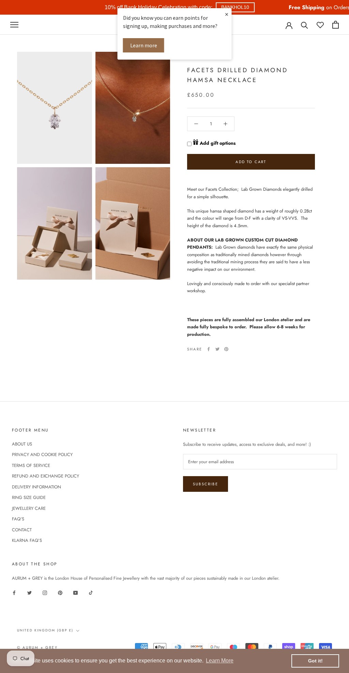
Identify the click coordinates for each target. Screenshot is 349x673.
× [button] (226, 14)
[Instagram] (45, 592)
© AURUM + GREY (37, 647)
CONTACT (22, 530)
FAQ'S (18, 519)
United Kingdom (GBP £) (45, 630)
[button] (235, 7)
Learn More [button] (219, 660)
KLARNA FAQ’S (27, 540)
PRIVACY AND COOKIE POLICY (42, 454)
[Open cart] (335, 25)
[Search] (304, 24)
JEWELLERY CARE (29, 508)
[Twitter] (217, 349)
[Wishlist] (320, 24)
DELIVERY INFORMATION (36, 487)
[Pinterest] (226, 349)
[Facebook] (209, 349)
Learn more (143, 45)
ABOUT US (22, 444)
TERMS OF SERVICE (31, 465)
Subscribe (205, 484)
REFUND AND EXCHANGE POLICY (45, 476)
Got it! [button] (315, 660)
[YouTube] (75, 592)
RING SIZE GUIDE (29, 497)
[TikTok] (91, 592)
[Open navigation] (14, 25)
